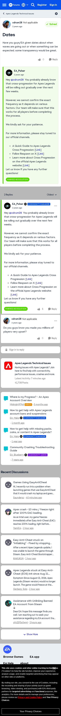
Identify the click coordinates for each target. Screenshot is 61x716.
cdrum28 (17, 22)
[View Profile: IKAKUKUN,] (8, 542)
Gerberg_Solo (20, 589)
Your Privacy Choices (30, 711)
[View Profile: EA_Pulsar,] (9, 72)
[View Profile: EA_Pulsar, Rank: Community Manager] (7, 206)
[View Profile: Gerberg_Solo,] (8, 573)
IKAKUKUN (18, 558)
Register (42, 4)
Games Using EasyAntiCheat (30, 482)
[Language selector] (25, 5)
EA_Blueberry (17, 454)
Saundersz (18, 497)
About (24, 663)
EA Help (8, 663)
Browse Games (13, 657)
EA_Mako (14, 417)
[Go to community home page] (14, 5)
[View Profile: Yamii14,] (8, 512)
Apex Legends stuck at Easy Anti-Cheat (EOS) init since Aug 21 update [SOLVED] (33, 572)
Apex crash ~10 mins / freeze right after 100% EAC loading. (33, 511)
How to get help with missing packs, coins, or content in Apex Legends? (31, 430)
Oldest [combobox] (52, 194)
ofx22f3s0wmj (20, 622)
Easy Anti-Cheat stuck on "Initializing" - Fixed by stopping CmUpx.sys (31, 541)
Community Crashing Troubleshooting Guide (32, 449)
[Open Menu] (56, 13)
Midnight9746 (17, 404)
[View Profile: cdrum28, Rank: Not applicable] (7, 24)
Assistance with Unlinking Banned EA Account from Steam (33, 602)
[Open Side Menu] (4, 4)
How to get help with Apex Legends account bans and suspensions (31, 411)
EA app (34, 657)
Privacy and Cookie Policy (30, 697)
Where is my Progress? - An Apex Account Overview (29, 398)
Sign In (53, 4)
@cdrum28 (17, 79)
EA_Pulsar (19, 70)
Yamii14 (17, 528)
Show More (32, 634)
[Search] (33, 5)
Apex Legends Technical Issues (20, 13)
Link (38, 149)
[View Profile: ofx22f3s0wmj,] (8, 603)
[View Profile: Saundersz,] (8, 485)
